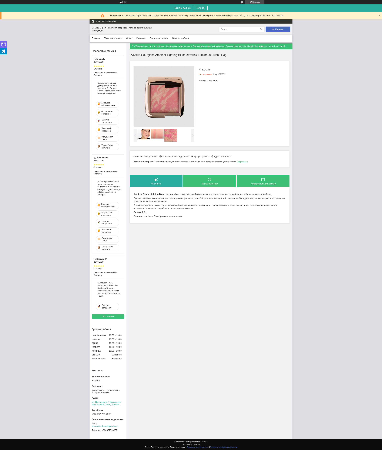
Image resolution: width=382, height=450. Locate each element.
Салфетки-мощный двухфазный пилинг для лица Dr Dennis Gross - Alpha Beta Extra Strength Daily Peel (109, 88)
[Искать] (261, 29)
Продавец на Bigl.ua (191, 444)
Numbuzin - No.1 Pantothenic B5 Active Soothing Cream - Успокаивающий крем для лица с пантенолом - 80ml (109, 289)
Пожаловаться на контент (198, 447)
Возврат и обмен (180, 38)
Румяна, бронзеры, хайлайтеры (208, 46)
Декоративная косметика (178, 46)
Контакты (140, 38)
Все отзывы (108, 316)
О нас (129, 38)
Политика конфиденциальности (223, 447)
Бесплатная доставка (146, 156)
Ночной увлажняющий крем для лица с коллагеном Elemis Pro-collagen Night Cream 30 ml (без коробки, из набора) (109, 188)
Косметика (159, 46)
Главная (96, 38)
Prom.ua (204, 442)
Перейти (200, 8)
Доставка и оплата (159, 38)
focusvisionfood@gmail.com (105, 426)
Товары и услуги (112, 38)
